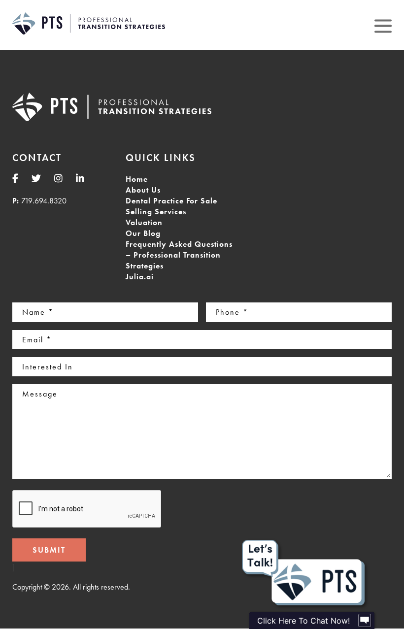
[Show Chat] (364, 621)
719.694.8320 (44, 201)
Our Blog (143, 233)
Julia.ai (140, 276)
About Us (143, 190)
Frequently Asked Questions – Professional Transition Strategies (179, 255)
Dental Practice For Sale (171, 201)
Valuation (144, 222)
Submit (49, 550)
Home (137, 179)
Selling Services (156, 211)
